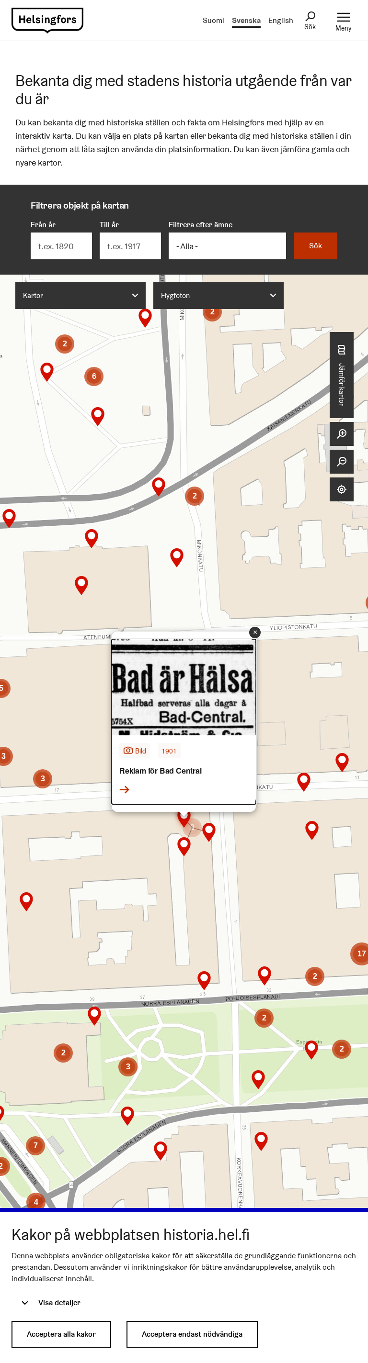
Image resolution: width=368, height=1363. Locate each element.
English (280, 20)
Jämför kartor (341, 384)
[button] (35, 1145)
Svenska (246, 20)
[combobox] (80, 295)
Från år (43, 225)
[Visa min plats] (342, 489)
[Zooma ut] (342, 462)
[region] (184, 752)
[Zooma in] (342, 434)
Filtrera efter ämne (200, 225)
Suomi (213, 20)
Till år (109, 225)
